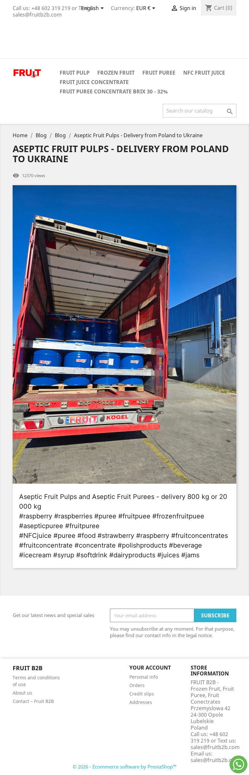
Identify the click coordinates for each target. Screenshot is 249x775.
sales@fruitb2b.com (215, 760)
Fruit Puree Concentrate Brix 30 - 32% (114, 91)
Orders (137, 685)
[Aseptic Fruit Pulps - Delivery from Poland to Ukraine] (124, 334)
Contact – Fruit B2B (33, 701)
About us (22, 693)
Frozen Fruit (116, 72)
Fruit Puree (158, 72)
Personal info (143, 677)
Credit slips (141, 694)
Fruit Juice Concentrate (94, 82)
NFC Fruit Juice (204, 72)
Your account (150, 667)
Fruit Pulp (74, 72)
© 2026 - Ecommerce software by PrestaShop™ (125, 766)
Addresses (140, 702)
